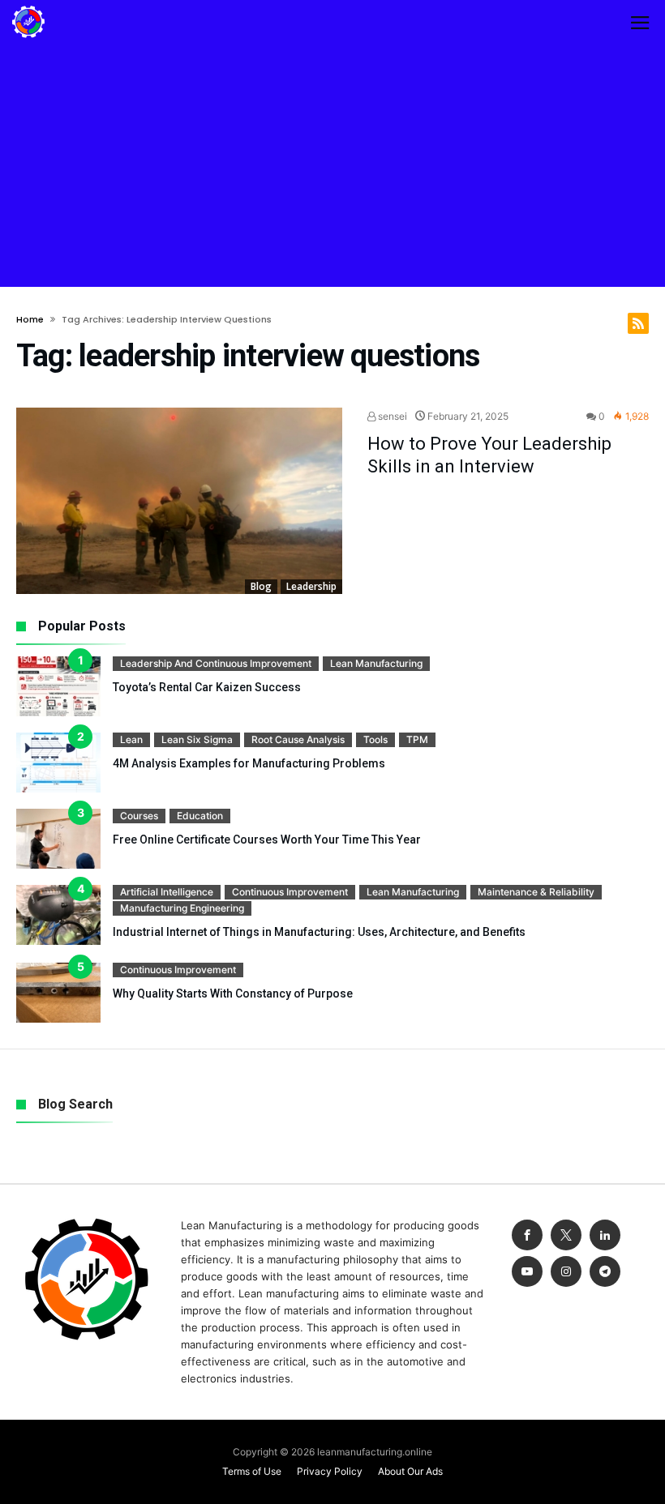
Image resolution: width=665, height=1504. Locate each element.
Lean (131, 739)
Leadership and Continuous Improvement (215, 663)
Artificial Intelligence (166, 892)
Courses (139, 816)
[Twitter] (566, 1235)
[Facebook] (527, 1235)
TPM (417, 739)
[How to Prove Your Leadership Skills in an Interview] (179, 501)
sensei (391, 416)
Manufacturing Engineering (182, 908)
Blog (261, 586)
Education (200, 816)
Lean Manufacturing (376, 663)
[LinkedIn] (605, 1235)
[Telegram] (605, 1272)
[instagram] (566, 1272)
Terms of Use (251, 1471)
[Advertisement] (332, 165)
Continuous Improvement (290, 892)
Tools (375, 739)
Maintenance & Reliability (536, 892)
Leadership (311, 586)
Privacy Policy (330, 1471)
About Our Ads (410, 1471)
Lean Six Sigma (197, 739)
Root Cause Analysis (298, 739)
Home (30, 319)
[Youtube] (527, 1272)
